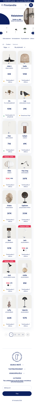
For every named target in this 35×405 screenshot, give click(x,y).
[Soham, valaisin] (25, 127)
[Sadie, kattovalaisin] (25, 57)
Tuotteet (8, 44)
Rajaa (5, 47)
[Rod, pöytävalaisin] (9, 232)
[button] (2, 5)
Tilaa (17, 393)
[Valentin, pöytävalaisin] (25, 301)
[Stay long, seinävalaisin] (25, 162)
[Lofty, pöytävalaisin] (9, 301)
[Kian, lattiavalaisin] (9, 127)
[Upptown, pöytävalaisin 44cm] (25, 197)
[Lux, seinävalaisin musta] (25, 92)
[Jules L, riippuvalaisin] (9, 57)
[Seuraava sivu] (28, 335)
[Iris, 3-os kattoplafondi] (9, 92)
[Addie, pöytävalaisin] (25, 267)
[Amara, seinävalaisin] (9, 197)
